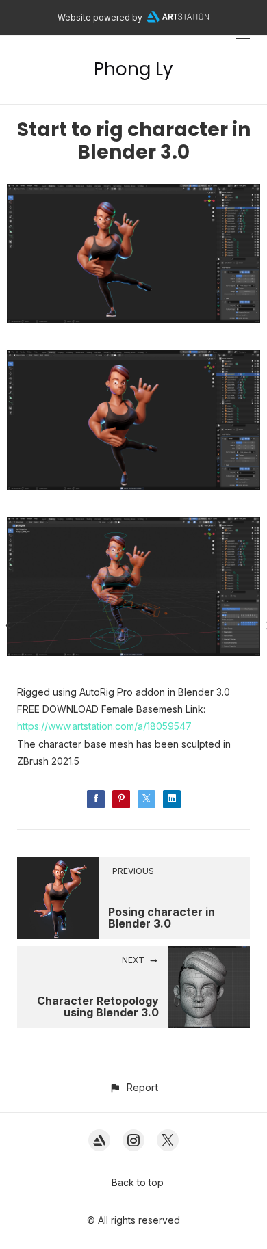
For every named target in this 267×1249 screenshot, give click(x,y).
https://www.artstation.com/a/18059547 (104, 726)
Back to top (138, 1182)
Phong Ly (133, 69)
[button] (133, 1087)
